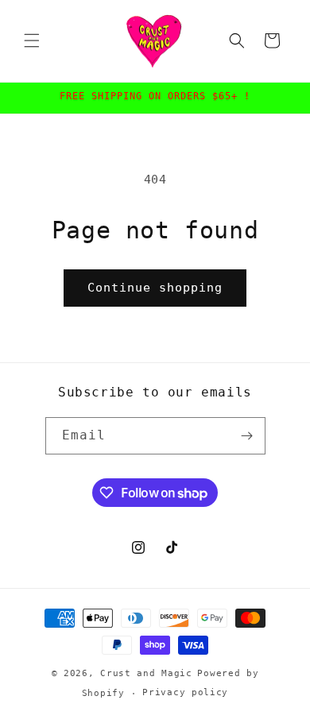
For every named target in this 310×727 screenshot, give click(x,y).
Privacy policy (185, 692)
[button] (31, 40)
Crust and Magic (146, 673)
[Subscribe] (247, 435)
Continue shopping (155, 287)
